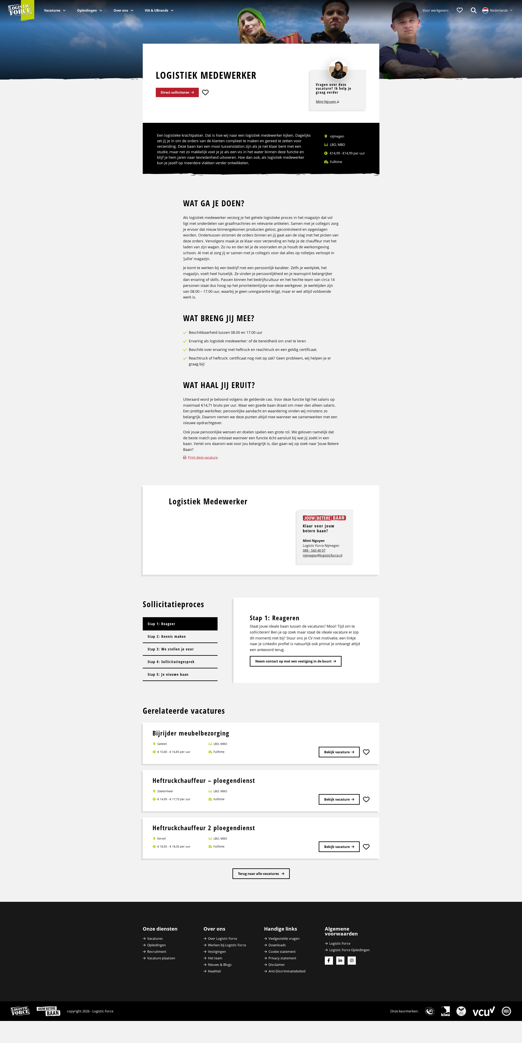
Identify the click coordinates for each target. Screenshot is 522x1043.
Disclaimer (277, 964)
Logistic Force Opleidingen (349, 950)
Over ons (121, 10)
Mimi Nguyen (326, 101)
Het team (215, 958)
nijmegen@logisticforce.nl (322, 555)
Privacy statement (282, 958)
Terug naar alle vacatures (259, 873)
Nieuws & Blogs (220, 964)
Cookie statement (282, 951)
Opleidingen (87, 10)
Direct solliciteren (175, 92)
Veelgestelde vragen (284, 938)
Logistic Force (339, 943)
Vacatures (52, 10)
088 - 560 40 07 (314, 550)
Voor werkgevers (436, 10)
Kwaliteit (214, 971)
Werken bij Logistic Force (227, 945)
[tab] (180, 623)
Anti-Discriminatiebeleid (287, 971)
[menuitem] (435, 10)
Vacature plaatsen (161, 958)
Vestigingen (217, 951)
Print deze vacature (203, 457)
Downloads (277, 945)
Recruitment (156, 951)
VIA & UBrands (157, 10)
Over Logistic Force (222, 938)
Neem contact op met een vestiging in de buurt (293, 661)
